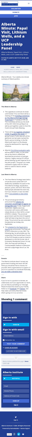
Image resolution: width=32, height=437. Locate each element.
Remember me (10, 340)
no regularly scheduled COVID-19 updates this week (17, 133)
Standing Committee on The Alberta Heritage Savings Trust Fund (17, 118)
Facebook (13, 289)
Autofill (16, 378)
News (18, 67)
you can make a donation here (11, 272)
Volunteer (16, 9)
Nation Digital (25, 428)
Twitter (22, 289)
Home (12, 67)
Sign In (16, 325)
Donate (16, 12)
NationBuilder (14, 428)
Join (16, 16)
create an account (11, 348)
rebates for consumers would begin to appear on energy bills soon (18, 204)
